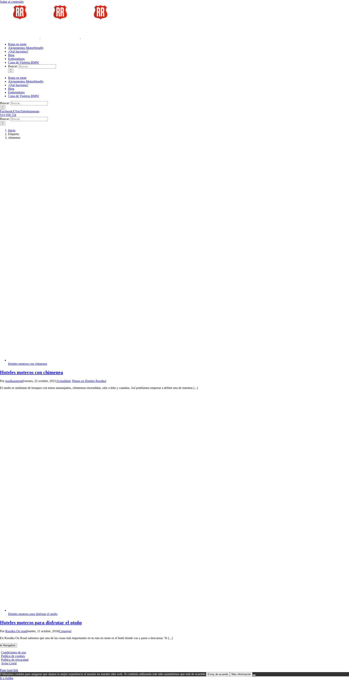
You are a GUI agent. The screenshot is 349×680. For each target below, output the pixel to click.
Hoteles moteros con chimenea (27, 363)
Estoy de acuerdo (218, 674)
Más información (241, 674)
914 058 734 (8, 115)
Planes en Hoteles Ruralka (89, 381)
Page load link (9, 670)
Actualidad (63, 381)
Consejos (65, 631)
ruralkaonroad (14, 381)
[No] (254, 675)
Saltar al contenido (12, 1)
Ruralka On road (16, 631)
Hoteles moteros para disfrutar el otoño (32, 614)
